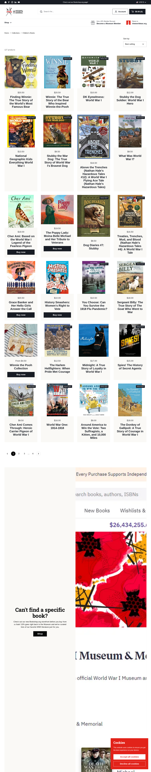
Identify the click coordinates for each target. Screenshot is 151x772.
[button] (137, 11)
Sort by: (126, 39)
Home (6, 33)
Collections (16, 33)
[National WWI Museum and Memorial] (14, 12)
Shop (40, 634)
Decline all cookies (129, 764)
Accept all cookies (129, 757)
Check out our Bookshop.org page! (75, 2)
